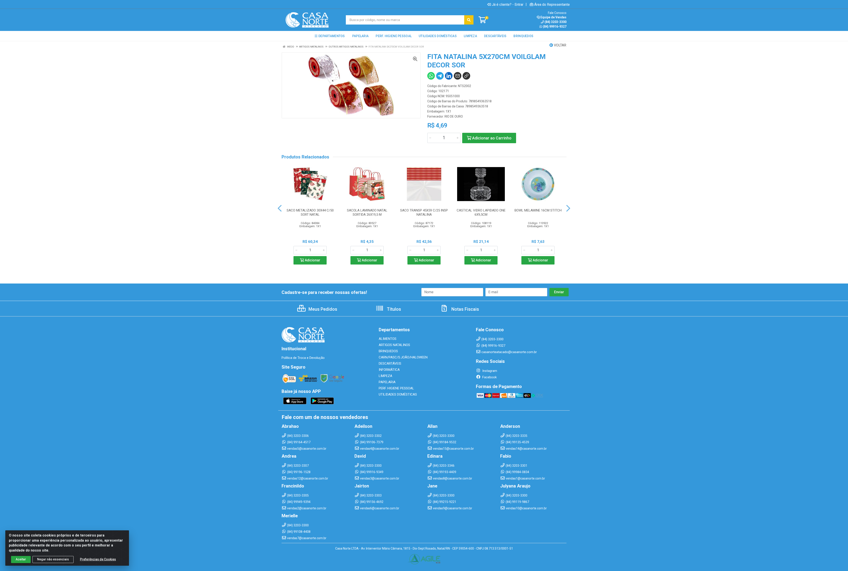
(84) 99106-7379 (371, 442)
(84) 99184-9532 (444, 442)
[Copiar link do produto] (466, 76)
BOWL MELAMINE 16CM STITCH (538, 210)
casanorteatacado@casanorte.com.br (509, 352)
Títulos (393, 309)
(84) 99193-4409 (444, 472)
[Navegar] (279, 208)
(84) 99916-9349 (371, 472)
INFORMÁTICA (389, 370)
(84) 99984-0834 (517, 472)
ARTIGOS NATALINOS (394, 345)
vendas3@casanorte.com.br (379, 478)
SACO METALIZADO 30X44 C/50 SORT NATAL (310, 212)
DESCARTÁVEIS (390, 363)
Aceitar (21, 559)
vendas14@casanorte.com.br (526, 448)
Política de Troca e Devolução (303, 358)
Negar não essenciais (53, 559)
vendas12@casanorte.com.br (307, 478)
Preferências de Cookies (98, 559)
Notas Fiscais (464, 309)
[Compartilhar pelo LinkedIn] (448, 76)
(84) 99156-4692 (371, 502)
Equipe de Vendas (553, 17)
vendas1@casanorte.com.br (525, 478)
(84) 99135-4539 (517, 442)
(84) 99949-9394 (298, 502)
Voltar (559, 45)
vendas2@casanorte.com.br (306, 508)
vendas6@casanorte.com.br (379, 508)
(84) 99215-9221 (444, 502)
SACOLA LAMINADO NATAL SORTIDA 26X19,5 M (367, 212)
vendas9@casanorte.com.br (452, 508)
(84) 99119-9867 (517, 502)
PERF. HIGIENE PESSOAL (396, 388)
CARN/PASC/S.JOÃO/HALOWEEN (403, 357)
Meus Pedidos (322, 309)
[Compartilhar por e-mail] (457, 76)
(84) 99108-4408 (298, 531)
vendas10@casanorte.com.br (526, 508)
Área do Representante (552, 4)
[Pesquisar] (468, 20)
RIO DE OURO (454, 116)
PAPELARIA (387, 382)
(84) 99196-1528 (298, 472)
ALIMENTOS (387, 339)
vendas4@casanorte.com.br (379, 448)
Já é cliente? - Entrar (507, 4)
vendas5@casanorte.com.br (306, 448)
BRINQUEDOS (388, 351)
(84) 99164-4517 (298, 442)
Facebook (489, 377)
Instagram (489, 371)
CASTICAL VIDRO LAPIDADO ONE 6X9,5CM (481, 212)
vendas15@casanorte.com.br (453, 448)
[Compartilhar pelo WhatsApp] (431, 76)
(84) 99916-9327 (554, 26)
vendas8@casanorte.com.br (452, 478)
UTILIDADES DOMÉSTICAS (398, 394)
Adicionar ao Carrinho (491, 138)
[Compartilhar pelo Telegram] (440, 76)
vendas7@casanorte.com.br (306, 538)
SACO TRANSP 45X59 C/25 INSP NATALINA (424, 212)
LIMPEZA (385, 376)
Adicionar (312, 260)
